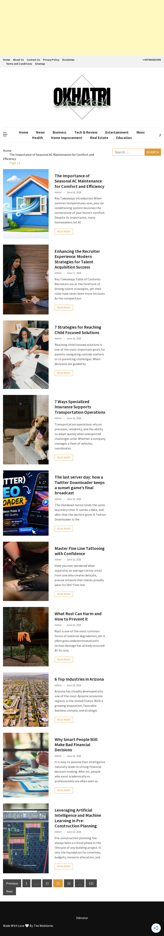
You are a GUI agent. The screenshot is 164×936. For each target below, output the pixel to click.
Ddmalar (82, 918)
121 (91, 883)
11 (47, 883)
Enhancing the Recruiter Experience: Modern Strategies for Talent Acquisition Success (77, 259)
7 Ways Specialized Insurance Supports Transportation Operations (80, 407)
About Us (18, 59)
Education (124, 137)
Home (6, 59)
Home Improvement (66, 137)
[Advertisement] (82, 28)
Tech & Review (85, 132)
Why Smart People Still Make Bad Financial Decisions (76, 745)
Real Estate (99, 137)
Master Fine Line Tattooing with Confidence (80, 550)
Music (141, 132)
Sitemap (40, 63)
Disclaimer (68, 59)
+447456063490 (152, 59)
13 (68, 883)
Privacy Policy (51, 59)
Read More (63, 231)
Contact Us (33, 59)
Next (9, 891)
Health (37, 137)
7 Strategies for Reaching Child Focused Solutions (78, 329)
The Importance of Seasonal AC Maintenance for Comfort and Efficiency (79, 181)
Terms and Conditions (19, 63)
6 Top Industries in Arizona (79, 679)
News (40, 132)
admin (58, 192)
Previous (12, 883)
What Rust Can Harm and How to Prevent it (78, 616)
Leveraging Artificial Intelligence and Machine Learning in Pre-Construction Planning (78, 818)
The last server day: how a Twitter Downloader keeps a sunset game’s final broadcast (80, 485)
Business (59, 132)
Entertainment (117, 132)
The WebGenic (43, 926)
